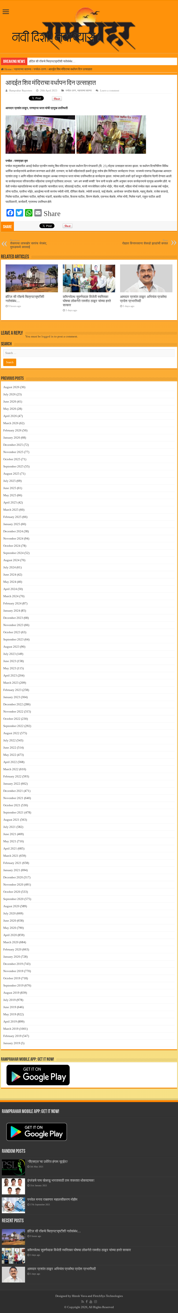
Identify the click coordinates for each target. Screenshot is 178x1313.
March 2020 (11, 942)
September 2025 (13, 466)
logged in (47, 336)
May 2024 (9, 581)
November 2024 (13, 538)
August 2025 (11, 473)
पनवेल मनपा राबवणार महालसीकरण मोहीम (52, 1199)
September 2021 (13, 812)
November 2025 (13, 452)
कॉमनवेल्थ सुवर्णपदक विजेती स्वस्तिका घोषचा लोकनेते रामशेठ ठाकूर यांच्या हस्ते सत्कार (87, 301)
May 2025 (9, 495)
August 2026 (11, 387)
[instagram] (95, 1301)
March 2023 (11, 682)
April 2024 (10, 589)
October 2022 (11, 718)
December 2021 (13, 791)
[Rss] (82, 1301)
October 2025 (11, 459)
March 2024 (11, 596)
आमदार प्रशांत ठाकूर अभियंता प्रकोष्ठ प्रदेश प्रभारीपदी (61, 1269)
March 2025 (11, 509)
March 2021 (11, 855)
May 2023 (9, 668)
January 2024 (11, 610)
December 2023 (13, 618)
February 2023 (12, 690)
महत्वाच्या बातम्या (22, 69)
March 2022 (11, 769)
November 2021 (13, 798)
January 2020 (11, 956)
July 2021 (9, 827)
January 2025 (11, 524)
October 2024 (11, 545)
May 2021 (9, 841)
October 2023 (11, 632)
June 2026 (9, 401)
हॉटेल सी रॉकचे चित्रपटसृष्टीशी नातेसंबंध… (52, 61)
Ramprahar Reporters (20, 90)
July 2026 (9, 394)
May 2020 (9, 928)
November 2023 (13, 625)
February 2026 (12, 430)
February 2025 (12, 517)
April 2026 (10, 416)
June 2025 (9, 488)
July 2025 (9, 481)
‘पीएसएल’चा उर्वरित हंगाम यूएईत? (47, 1161)
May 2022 (9, 754)
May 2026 (9, 408)
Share (52, 213)
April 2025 (10, 502)
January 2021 (11, 870)
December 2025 (13, 445)
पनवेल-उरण (40, 69)
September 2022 (13, 726)
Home (8, 69)
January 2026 (11, 437)
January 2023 (11, 697)
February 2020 (12, 949)
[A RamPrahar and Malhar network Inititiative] (59, 36)
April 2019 (10, 1021)
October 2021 (11, 805)
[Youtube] (91, 1301)
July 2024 (9, 567)
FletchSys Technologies (108, 1296)
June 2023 (9, 661)
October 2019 (11, 978)
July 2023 (9, 654)
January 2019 (11, 1043)
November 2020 (13, 884)
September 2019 (13, 985)
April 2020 (10, 935)
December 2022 (13, 704)
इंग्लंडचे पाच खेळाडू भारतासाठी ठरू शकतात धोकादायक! (61, 1180)
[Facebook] (86, 1301)
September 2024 (13, 553)
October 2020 (11, 891)
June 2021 (9, 834)
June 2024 (9, 574)
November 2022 (13, 711)
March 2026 (11, 423)
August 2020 (11, 906)
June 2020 (9, 920)
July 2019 (9, 1000)
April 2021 (10, 848)
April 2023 (10, 675)
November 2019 (13, 971)
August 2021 (11, 819)
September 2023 (13, 639)
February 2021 (12, 863)
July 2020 (9, 913)
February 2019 (12, 1036)
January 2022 (11, 783)
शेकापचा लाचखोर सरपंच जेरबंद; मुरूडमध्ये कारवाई (28, 244)
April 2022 (10, 762)
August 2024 (11, 560)
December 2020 (13, 877)
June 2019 (9, 1007)
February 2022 (12, 776)
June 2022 (9, 747)
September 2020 (13, 899)
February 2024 (12, 603)
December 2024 (13, 531)
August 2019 (11, 992)
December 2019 (13, 964)
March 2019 (11, 1028)
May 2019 (9, 1014)
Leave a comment (109, 90)
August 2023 (11, 646)
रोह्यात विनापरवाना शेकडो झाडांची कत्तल (145, 242)
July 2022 (9, 740)
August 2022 (11, 733)
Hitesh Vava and (82, 1296)
